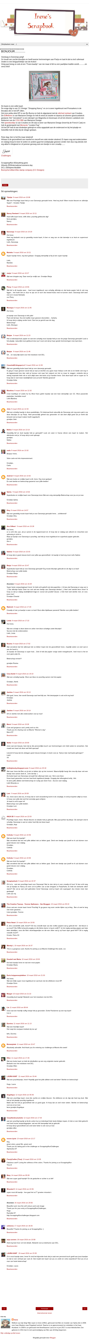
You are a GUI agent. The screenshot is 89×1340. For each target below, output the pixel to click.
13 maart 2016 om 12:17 (26, 1138)
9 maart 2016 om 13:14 (21, 430)
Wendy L (10, 945)
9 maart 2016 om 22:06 (22, 835)
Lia (8, 1007)
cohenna (10, 1226)
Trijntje (9, 197)
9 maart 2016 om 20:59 (20, 793)
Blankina (10, 390)
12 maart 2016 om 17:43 (33, 1118)
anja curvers (11, 1239)
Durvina (10, 1023)
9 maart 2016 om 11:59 (34, 365)
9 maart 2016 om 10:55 (20, 287)
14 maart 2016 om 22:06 (24, 1189)
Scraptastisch (12, 881)
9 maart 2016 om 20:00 (20, 743)
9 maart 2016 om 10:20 (23, 232)
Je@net (10, 476)
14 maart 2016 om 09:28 (20, 1175)
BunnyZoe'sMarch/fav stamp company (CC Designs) (22, 170)
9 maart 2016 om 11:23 (21, 335)
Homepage (44, 1308)
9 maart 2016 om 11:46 (21, 351)
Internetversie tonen (44, 1313)
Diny (8, 510)
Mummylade (11, 1044)
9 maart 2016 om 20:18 (37, 768)
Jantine (10, 692)
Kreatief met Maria (14, 959)
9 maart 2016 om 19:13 (22, 692)
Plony (9, 287)
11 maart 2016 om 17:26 (20, 1058)
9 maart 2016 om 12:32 (23, 390)
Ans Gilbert (11, 526)
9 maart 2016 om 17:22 (20, 621)
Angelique (11, 1095)
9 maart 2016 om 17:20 (22, 607)
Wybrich (10, 607)
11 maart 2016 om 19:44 (27, 1076)
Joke (9, 409)
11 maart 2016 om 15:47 (26, 1044)
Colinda (10, 835)
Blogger (53, 1338)
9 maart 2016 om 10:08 (21, 197)
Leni (9, 793)
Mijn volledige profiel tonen (10, 1333)
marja (9, 273)
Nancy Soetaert (13, 213)
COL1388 (19, 120)
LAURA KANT (12, 1076)
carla (9, 450)
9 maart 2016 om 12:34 (20, 409)
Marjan (10, 335)
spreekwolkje (10, 123)
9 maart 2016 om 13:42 (22, 476)
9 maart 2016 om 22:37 (27, 881)
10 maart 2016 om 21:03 (36, 975)
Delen (5, 185)
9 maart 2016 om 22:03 (23, 816)
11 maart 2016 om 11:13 (23, 1023)
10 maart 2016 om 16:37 (23, 945)
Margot (9, 994)
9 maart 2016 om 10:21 (22, 252)
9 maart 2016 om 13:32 (20, 450)
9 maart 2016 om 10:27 (20, 273)
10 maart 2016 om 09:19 (60, 904)
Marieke (10, 252)
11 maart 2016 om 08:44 (19, 1007)
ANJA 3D (10, 816)
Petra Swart (11, 922)
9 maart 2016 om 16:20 (23, 584)
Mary (9, 1175)
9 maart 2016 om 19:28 (20, 724)
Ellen (9, 1058)
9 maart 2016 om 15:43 (21, 552)
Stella (9, 743)
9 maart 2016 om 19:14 (22, 710)
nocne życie (11, 1138)
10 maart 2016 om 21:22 (22, 994)
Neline (9, 430)
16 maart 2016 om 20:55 (23, 1203)
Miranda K (11, 1189)
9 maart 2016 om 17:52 (21, 644)
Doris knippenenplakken (16, 975)
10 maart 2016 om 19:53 (31, 959)
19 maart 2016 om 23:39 (27, 1253)
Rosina (9, 644)
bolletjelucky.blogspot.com (17, 768)
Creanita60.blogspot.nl (16, 365)
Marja (9, 565)
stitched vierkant (64, 113)
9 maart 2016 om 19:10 (24, 674)
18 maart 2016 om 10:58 (26, 1239)
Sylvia (9, 492)
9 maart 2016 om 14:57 (19, 510)
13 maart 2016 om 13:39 (32, 1159)
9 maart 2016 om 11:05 (23, 308)
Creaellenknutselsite (15, 1118)
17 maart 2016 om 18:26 (23, 1226)
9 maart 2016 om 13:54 (21, 492)
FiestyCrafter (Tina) (14, 1159)
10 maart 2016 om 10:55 (25, 922)
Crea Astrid (11, 674)
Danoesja (10, 232)
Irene (16, 1320)
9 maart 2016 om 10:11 (28, 213)
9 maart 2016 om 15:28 (25, 526)
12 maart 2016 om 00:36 (25, 1095)
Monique (10, 308)
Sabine (9, 552)
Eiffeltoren (8, 116)
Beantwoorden (12, 206)
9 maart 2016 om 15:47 (20, 565)
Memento (24, 125)
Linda (9, 621)
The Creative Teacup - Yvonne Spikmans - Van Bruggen (28, 904)
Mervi (9, 724)
